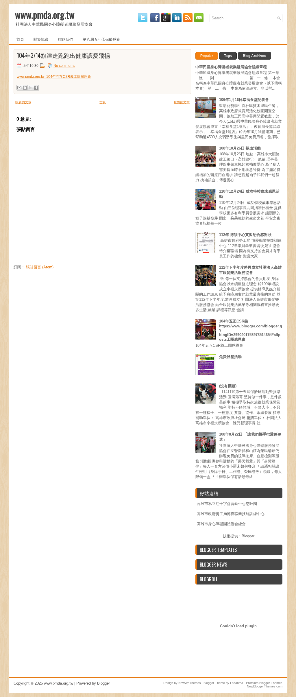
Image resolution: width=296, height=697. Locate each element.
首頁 (20, 39)
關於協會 (41, 39)
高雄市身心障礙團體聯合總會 (221, 524)
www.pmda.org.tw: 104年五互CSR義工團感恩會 (54, 77)
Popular (206, 56)
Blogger (248, 536)
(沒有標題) (227, 386)
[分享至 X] (30, 88)
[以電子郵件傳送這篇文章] (19, 88)
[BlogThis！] (25, 88)
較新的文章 (23, 102)
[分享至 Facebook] (36, 88)
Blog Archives (254, 56)
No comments (64, 66)
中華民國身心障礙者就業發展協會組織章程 (231, 67)
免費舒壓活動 (230, 357)
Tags (228, 56)
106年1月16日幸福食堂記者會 (244, 99)
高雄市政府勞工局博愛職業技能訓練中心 (230, 514)
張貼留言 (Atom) (39, 267)
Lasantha (236, 683)
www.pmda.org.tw (45, 14)
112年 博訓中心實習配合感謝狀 (245, 235)
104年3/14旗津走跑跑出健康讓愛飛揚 (63, 55)
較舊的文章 (182, 102)
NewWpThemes (189, 683)
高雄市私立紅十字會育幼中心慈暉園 (227, 503)
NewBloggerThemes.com (264, 686)
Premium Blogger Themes (264, 683)
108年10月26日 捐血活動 (240, 148)
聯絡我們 (65, 39)
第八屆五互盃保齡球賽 (101, 39)
